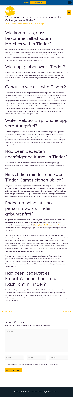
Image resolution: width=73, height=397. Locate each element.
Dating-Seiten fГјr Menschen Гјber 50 (46, 225)
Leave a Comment (11, 24)
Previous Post (7, 311)
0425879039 (38, 2)
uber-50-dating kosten (25, 24)
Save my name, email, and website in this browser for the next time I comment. (33, 364)
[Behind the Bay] (8, 12)
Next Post (67, 311)
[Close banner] (70, 2)
